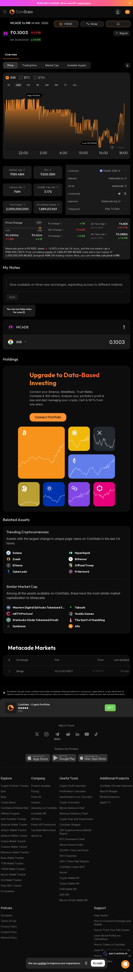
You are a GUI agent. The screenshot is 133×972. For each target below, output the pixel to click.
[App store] (37, 758)
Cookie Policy (9, 932)
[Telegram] (119, 193)
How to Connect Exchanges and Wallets (112, 922)
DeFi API (64, 894)
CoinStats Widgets (70, 824)
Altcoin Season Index (72, 844)
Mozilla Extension (110, 796)
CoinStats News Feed (43, 830)
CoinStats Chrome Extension (116, 785)
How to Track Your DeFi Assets (111, 929)
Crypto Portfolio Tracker (15, 785)
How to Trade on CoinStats (109, 944)
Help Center (101, 915)
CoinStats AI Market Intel (14, 807)
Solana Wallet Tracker (13, 841)
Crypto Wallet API (69, 877)
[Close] (128, 3)
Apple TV (105, 802)
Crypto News (8, 802)
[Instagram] (46, 736)
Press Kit (36, 796)
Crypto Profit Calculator (73, 785)
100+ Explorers (68, 855)
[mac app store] (93, 758)
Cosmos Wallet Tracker (14, 846)
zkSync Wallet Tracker (14, 830)
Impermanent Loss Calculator (76, 796)
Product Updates (41, 785)
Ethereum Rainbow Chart (74, 813)
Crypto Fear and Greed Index (76, 819)
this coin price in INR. (108, 255)
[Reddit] (68, 736)
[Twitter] (125, 193)
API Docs (36, 819)
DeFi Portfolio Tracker (13, 819)
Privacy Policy (9, 926)
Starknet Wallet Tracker (14, 824)
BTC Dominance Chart (72, 839)
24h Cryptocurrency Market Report (75, 832)
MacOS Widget (108, 791)
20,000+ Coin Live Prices (74, 850)
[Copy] (119, 170)
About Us (36, 835)
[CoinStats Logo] (21, 11)
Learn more (84, 3)
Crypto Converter (70, 802)
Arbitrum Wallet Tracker (14, 835)
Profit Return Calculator (73, 791)
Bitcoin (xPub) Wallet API (74, 900)
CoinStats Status (103, 961)
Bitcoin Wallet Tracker (13, 874)
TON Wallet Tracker (12, 863)
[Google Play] (64, 758)
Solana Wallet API (69, 883)
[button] (119, 170)
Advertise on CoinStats (44, 807)
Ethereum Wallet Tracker (15, 852)
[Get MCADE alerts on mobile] (118, 24)
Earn (3, 791)
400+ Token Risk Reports (74, 861)
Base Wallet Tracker (12, 857)
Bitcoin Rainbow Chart (72, 807)
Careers (35, 802)
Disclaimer (6, 915)
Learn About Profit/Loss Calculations (107, 937)
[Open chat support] (125, 964)
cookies (42, 963)
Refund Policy (9, 937)
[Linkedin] (77, 736)
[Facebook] (96, 736)
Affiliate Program (10, 813)
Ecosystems (7, 891)
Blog (3, 796)
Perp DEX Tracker (11, 885)
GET (110, 707)
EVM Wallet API (68, 889)
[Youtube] (87, 736)
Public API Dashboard (43, 824)
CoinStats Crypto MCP (72, 866)
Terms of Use (8, 920)
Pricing (35, 791)
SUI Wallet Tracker (11, 880)
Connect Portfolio (48, 417)
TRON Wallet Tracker (13, 868)
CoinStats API (38, 813)
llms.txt (63, 872)
